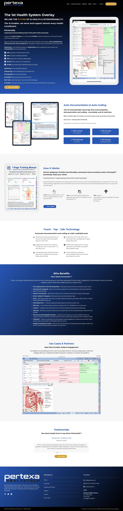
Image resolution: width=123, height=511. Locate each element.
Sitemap (106, 509)
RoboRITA (84, 4)
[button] (89, 83)
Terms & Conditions (92, 509)
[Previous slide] (71, 51)
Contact (101, 4)
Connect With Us (89, 486)
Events (94, 4)
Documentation (115, 509)
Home (68, 4)
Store (110, 509)
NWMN (89, 4)
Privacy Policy (84, 509)
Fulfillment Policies (100, 509)
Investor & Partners (76, 4)
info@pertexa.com (90, 480)
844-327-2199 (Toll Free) (92, 483)
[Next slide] (117, 51)
